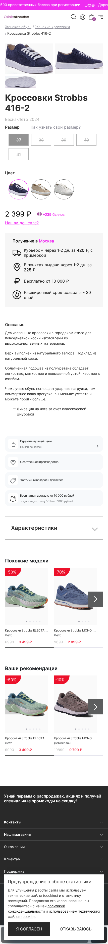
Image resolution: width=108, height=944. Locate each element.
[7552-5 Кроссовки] (75, 596)
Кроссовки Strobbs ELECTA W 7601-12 (33, 630)
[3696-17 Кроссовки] (75, 704)
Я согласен (29, 928)
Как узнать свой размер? (56, 127)
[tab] (29, 647)
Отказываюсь (75, 928)
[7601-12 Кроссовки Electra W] (26, 596)
